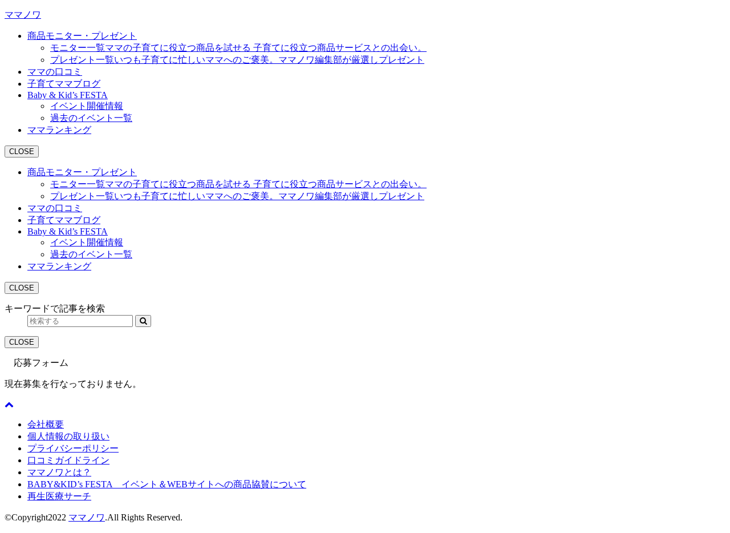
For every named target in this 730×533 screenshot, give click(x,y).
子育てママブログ (63, 83)
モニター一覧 (238, 48)
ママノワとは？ (59, 472)
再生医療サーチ (59, 496)
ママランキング (59, 130)
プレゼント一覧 (237, 59)
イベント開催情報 (86, 106)
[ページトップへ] (9, 404)
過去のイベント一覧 (91, 118)
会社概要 (45, 424)
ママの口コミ (54, 71)
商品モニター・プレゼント (82, 36)
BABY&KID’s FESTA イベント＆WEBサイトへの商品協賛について (166, 484)
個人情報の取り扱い (68, 436)
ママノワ (23, 14)
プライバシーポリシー (73, 448)
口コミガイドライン (68, 460)
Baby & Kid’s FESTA (67, 95)
